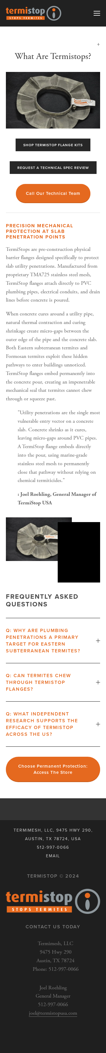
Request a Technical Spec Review (53, 167)
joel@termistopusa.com (53, 1013)
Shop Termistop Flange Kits (53, 144)
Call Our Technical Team (53, 193)
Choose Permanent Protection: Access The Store (53, 769)
